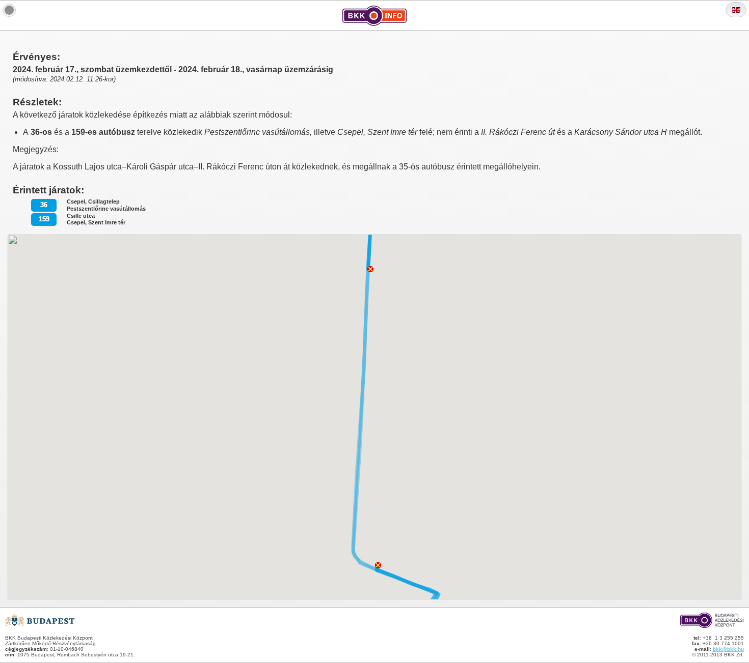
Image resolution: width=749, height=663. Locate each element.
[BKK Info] (9, 10)
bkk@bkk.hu (728, 649)
